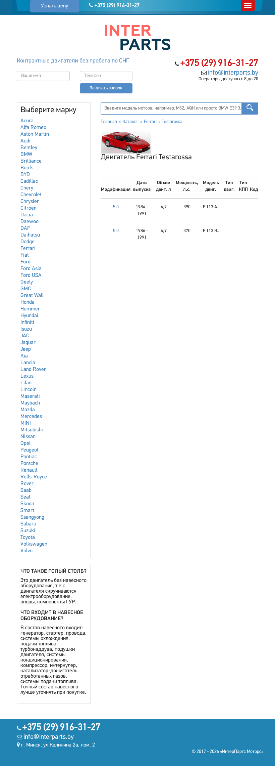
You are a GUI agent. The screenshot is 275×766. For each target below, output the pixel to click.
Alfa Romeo (33, 127)
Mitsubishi (31, 430)
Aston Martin (34, 134)
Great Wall (32, 295)
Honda (27, 302)
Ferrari (28, 248)
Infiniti (27, 322)
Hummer (30, 309)
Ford (25, 262)
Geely (26, 282)
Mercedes (31, 416)
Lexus (27, 376)
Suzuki (27, 531)
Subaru (28, 524)
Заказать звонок (106, 88)
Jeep (25, 349)
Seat (25, 497)
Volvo (26, 551)
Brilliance (31, 161)
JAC (24, 336)
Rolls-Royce (33, 477)
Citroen (28, 208)
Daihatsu (30, 235)
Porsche (29, 463)
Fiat (24, 255)
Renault (29, 470)
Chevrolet (31, 195)
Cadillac (29, 181)
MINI (25, 423)
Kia (24, 356)
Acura (27, 121)
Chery (26, 188)
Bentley (28, 148)
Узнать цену (54, 6)
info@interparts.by (233, 73)
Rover (27, 483)
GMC (25, 289)
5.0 (116, 207)
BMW (26, 154)
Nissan (28, 436)
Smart (27, 510)
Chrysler (29, 201)
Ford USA (31, 275)
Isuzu (26, 329)
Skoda (27, 504)
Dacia (26, 215)
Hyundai (29, 315)
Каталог (130, 121)
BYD (25, 174)
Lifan (26, 383)
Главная (109, 121)
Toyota (27, 537)
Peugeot (29, 450)
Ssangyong (32, 517)
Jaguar (28, 342)
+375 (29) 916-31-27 (116, 5)
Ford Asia (31, 268)
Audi (25, 141)
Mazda (27, 410)
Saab (26, 490)
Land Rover (33, 369)
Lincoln (28, 389)
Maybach (30, 403)
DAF (25, 228)
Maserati (30, 396)
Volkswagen (33, 544)
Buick (26, 168)
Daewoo (29, 221)
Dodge (27, 242)
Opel (25, 443)
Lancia (27, 363)
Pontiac (28, 457)
